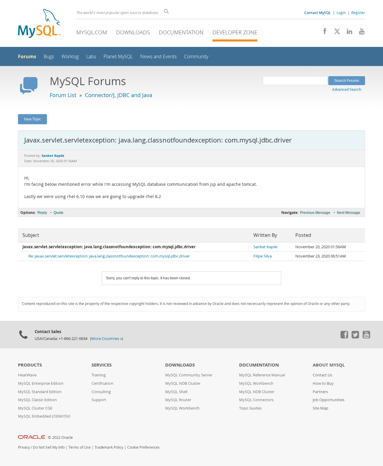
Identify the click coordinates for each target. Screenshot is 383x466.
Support (99, 399)
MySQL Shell (176, 391)
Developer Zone (234, 32)
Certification (102, 383)
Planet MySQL (118, 56)
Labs (91, 56)
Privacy (24, 447)
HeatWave (27, 375)
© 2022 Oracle (60, 437)
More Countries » (106, 338)
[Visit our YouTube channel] (359, 33)
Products (30, 365)
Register (358, 12)
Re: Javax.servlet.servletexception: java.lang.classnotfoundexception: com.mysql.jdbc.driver (109, 256)
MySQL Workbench (182, 408)
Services (102, 365)
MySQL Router (178, 399)
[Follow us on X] (335, 33)
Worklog (70, 56)
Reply (42, 213)
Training (99, 375)
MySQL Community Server (188, 375)
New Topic (32, 118)
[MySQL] (39, 24)
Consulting (101, 391)
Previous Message (315, 213)
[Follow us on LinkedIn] (347, 33)
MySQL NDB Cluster (182, 383)
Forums (27, 56)
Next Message (348, 213)
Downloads (133, 32)
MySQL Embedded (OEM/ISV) (44, 416)
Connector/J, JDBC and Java (118, 95)
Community (196, 56)
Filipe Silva (262, 256)
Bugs (49, 56)
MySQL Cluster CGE (35, 408)
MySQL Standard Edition (40, 391)
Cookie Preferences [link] (143, 447)
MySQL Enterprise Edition (40, 383)
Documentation (181, 32)
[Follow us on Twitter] (355, 337)
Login (341, 12)
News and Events (158, 56)
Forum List (63, 95)
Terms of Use (80, 447)
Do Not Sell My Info (49, 447)
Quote (58, 213)
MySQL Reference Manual (262, 375)
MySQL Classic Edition (37, 399)
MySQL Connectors (256, 399)
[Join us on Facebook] (322, 33)
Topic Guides (250, 408)
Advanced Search (346, 89)
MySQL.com (91, 32)
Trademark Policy (109, 447)
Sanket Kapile (265, 246)
